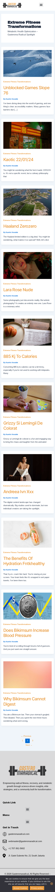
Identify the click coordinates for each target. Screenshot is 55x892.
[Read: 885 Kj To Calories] (27, 332)
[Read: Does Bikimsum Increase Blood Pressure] (27, 606)
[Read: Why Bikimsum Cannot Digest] (27, 674)
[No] (51, 883)
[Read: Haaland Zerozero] (27, 202)
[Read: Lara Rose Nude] (27, 265)
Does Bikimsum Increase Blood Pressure (26, 633)
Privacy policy (37, 888)
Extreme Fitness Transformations (17, 82)
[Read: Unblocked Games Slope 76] (27, 63)
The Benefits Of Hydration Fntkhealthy (24, 561)
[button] (41, 5)
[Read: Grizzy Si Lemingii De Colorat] (27, 399)
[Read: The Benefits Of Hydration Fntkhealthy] (27, 534)
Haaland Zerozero (19, 226)
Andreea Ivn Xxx (18, 491)
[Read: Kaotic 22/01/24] (27, 135)
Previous (26, 736)
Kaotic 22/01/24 (18, 159)
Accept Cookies (20, 888)
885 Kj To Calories (20, 356)
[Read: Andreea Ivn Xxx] (27, 467)
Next (29, 745)
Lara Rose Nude (18, 289)
